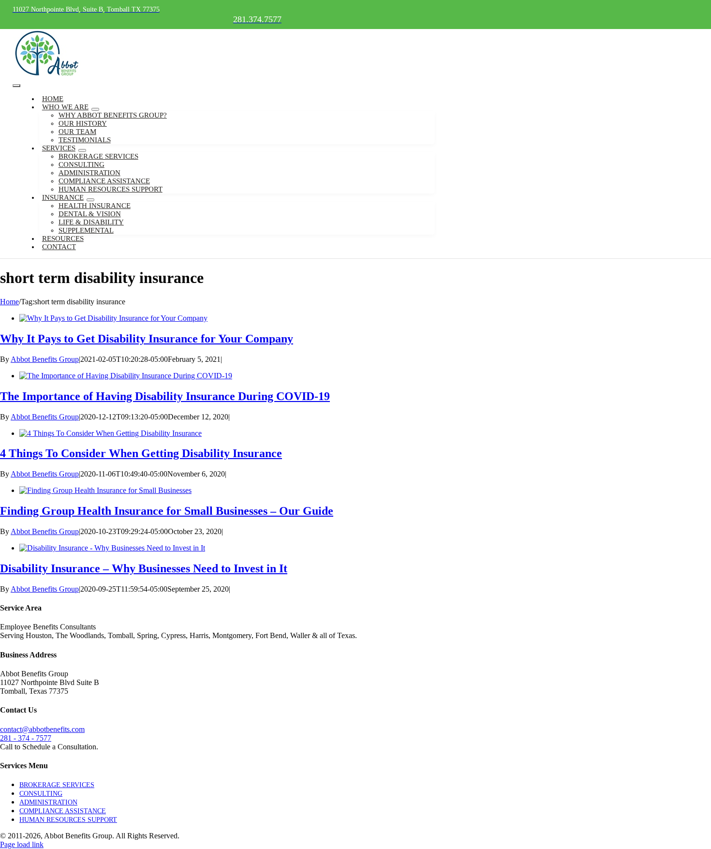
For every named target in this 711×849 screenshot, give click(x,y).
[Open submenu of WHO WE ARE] (95, 109)
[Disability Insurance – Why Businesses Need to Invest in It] (112, 548)
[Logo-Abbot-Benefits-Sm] (46, 75)
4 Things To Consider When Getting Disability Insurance (141, 453)
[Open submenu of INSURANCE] (90, 199)
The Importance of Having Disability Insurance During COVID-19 (165, 396)
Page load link (22, 844)
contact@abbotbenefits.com (42, 729)
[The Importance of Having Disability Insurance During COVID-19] (125, 376)
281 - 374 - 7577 (25, 738)
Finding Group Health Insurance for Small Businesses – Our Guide (166, 511)
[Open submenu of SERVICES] (82, 150)
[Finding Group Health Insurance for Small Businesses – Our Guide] (105, 490)
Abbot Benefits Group (45, 359)
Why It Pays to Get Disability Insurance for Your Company (146, 338)
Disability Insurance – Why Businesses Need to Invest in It (143, 568)
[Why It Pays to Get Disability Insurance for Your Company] (113, 318)
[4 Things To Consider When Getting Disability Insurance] (110, 433)
